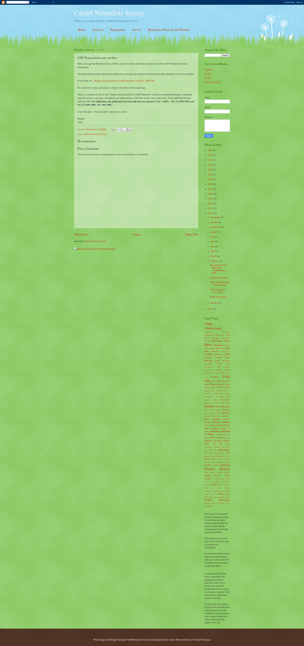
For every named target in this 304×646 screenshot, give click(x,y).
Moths (207, 425)
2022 (210, 164)
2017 (210, 188)
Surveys (217, 475)
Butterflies (215, 351)
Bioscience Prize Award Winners (169, 30)
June (213, 241)
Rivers (218, 456)
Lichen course (214, 413)
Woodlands (209, 506)
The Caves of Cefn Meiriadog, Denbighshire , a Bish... (218, 268)
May (213, 246)
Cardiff (208, 354)
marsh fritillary (224, 416)
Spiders (227, 472)
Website (208, 78)
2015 (210, 198)
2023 (210, 159)
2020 (210, 174)
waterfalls (214, 491)
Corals (227, 369)
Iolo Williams (223, 409)
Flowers (214, 384)
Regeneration (219, 453)
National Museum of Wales (217, 432)
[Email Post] (112, 129)
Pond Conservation (218, 296)
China (228, 363)
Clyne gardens (223, 367)
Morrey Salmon (221, 422)
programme (224, 449)
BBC (228, 335)
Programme (117, 30)
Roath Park (225, 456)
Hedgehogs (225, 399)
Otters (207, 443)
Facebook (209, 69)
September (216, 226)
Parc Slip (217, 443)
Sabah (220, 459)
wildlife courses (224, 497)
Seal (213, 462)
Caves (219, 363)
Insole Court (210, 410)
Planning (217, 447)
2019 (210, 179)
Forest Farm (224, 384)
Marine (215, 416)
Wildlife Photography (217, 499)
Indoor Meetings (222, 406)
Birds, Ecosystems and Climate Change (219, 283)
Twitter (208, 73)
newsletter (219, 437)
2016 (210, 193)
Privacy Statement (213, 82)
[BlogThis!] (121, 129)
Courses (216, 373)
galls (213, 387)
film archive (217, 381)
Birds (208, 344)
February (215, 260)
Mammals (225, 412)
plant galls (226, 447)
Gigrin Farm (210, 390)
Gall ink (208, 387)
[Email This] (118, 129)
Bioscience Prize (221, 341)
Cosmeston (208, 373)
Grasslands (220, 396)
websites (222, 491)
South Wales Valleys (213, 472)
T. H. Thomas (218, 479)
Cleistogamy (209, 367)
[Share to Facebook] (127, 129)
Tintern (216, 482)
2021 (210, 169)
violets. (218, 488)
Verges (220, 485)
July (213, 236)
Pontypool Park (211, 450)
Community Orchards (213, 370)
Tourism (208, 485)
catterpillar (208, 363)
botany (207, 348)
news (211, 437)
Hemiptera (217, 402)
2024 (210, 154)
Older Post (191, 234)
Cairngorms (225, 351)
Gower (220, 393)
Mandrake (208, 416)
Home (82, 30)
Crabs (223, 373)
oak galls (226, 437)
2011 (210, 308)
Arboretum (209, 335)
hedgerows (208, 402)
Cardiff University (222, 360)
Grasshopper (209, 396)
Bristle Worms (215, 348)
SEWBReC (208, 465)
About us (98, 30)
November (216, 217)
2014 (210, 203)
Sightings (225, 465)
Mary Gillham (212, 418)
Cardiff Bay (218, 354)
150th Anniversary (213, 325)
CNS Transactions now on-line (218, 291)
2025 (210, 150)
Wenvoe (221, 493)
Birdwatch (218, 344)
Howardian (226, 402)
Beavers (207, 338)
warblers (208, 491)
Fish (224, 381)
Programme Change (219, 277)
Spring (208, 475)
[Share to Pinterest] (130, 129)
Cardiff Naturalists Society (109, 12)
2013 (210, 208)
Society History (217, 468)
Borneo (227, 345)
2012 (210, 213)
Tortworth (226, 482)
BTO (223, 348)
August (214, 231)
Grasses (227, 393)
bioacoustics (225, 338)
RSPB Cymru (210, 459)
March (214, 255)
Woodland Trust (223, 503)
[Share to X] (124, 129)
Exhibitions (215, 377)
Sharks (216, 465)
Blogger (206, 639)
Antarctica (226, 332)
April (213, 251)
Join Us (136, 30)
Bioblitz (207, 341)
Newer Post (81, 234)
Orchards (218, 440)
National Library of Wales (95, 133)
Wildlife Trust (210, 503)
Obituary (208, 440)
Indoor (209, 406)
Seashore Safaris (223, 462)
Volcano (227, 488)
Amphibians (209, 332)
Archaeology (220, 335)
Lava (206, 413)
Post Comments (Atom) (96, 241)
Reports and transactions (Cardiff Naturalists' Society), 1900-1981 (125, 80)
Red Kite (209, 453)
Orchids (226, 440)
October (214, 222)
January (214, 302)
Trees (214, 484)
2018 (210, 184)
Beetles (216, 338)
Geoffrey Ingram (223, 387)
